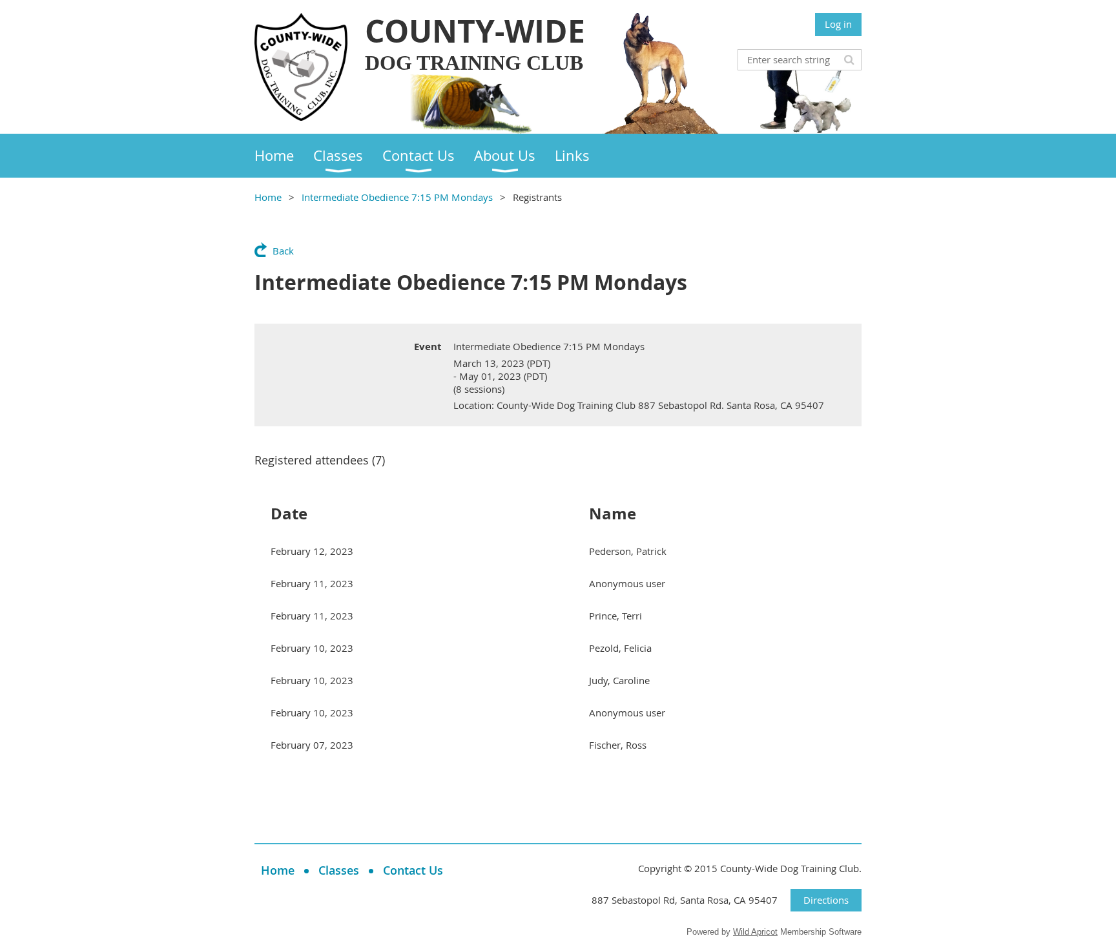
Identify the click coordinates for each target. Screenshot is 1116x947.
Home (268, 197)
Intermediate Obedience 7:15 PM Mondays (397, 197)
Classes (338, 870)
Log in (838, 23)
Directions (826, 899)
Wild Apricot (755, 932)
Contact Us (413, 870)
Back (283, 250)
